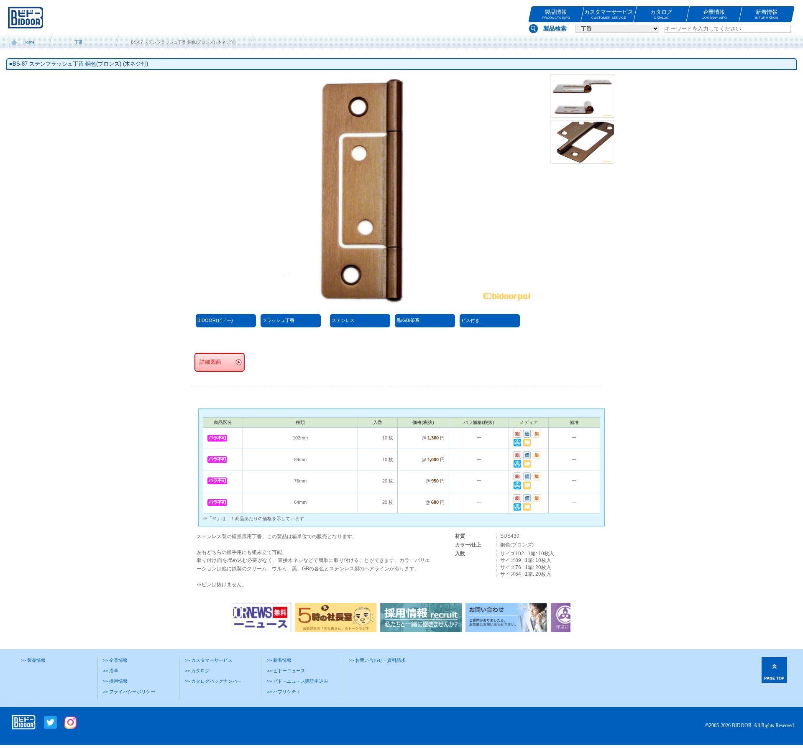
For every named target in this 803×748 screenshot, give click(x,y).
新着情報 (766, 14)
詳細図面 (210, 362)
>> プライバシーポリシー (129, 691)
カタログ (661, 14)
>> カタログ (197, 670)
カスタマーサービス (608, 14)
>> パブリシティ (284, 691)
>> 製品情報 (33, 660)
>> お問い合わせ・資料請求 (377, 660)
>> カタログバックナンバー (213, 681)
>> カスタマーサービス (209, 660)
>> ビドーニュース (286, 670)
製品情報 (556, 14)
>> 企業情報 (115, 660)
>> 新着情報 (279, 660)
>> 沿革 (110, 670)
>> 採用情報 (115, 681)
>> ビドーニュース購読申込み (297, 681)
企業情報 (713, 14)
